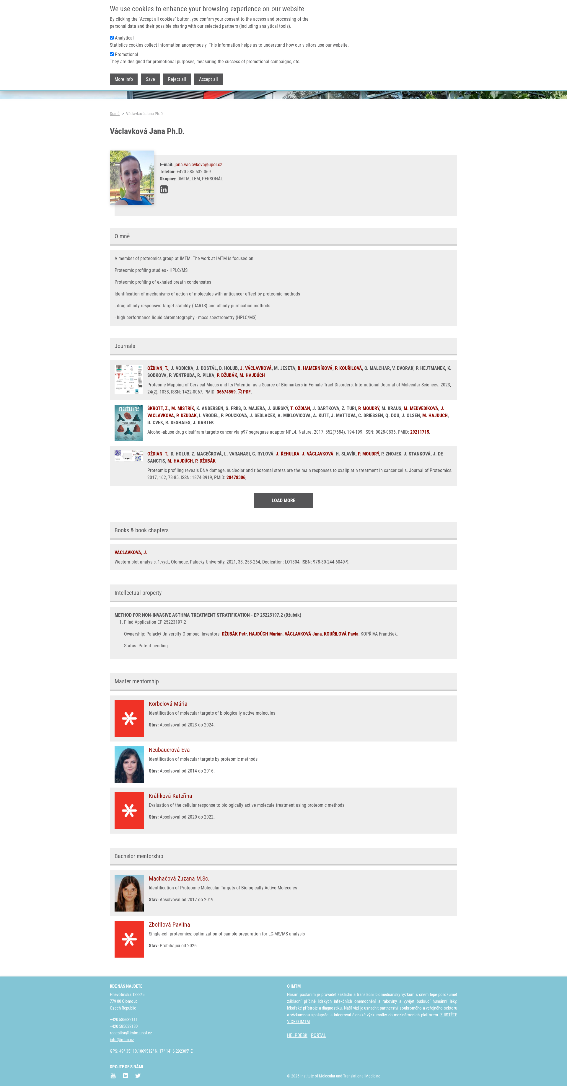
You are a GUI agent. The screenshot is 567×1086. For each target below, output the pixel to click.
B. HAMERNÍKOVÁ (315, 368)
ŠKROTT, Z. (158, 408)
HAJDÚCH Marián (266, 634)
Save (150, 79)
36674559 (226, 392)
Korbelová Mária (168, 703)
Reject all (177, 79)
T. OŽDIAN (300, 408)
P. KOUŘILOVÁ (348, 368)
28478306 (236, 477)
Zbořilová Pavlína (169, 924)
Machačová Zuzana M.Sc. (179, 878)
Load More (283, 500)
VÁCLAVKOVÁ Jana (303, 634)
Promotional (126, 54)
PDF (246, 392)
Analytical (124, 38)
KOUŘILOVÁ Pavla (341, 634)
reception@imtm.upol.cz (131, 1033)
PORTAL (318, 1035)
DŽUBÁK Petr (234, 634)
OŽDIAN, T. (157, 368)
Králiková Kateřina (170, 795)
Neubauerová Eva (169, 749)
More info (124, 79)
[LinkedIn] (164, 189)
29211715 (419, 432)
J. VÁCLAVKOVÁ (256, 368)
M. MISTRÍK (182, 408)
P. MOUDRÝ (368, 408)
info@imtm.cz (122, 1039)
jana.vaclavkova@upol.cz (198, 164)
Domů (115, 113)
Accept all (208, 79)
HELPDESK (297, 1035)
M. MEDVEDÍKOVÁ (421, 408)
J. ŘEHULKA (287, 454)
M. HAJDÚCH (252, 375)
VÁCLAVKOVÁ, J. (131, 552)
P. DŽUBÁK (227, 375)
